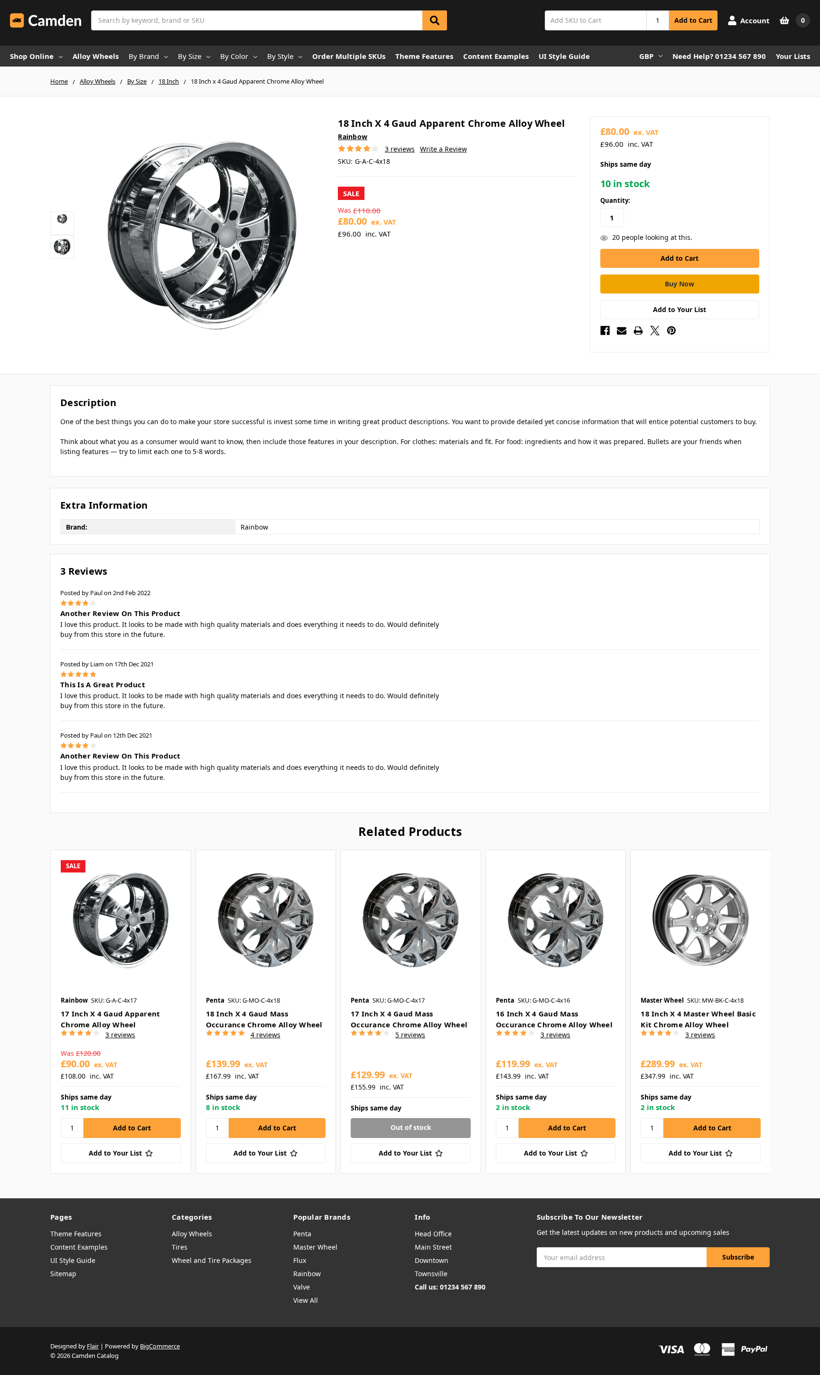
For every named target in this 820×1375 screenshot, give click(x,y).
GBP (646, 56)
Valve (301, 1286)
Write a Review (443, 148)
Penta (302, 1233)
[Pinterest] (671, 330)
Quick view (121, 920)
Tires (179, 1247)
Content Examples (496, 56)
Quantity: (615, 200)
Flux (299, 1260)
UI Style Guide (564, 56)
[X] (655, 330)
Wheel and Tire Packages (212, 1260)
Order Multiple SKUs (348, 56)
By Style (280, 56)
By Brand (144, 56)
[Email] (621, 330)
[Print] (638, 330)
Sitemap (63, 1273)
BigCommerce (160, 1346)
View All (305, 1300)
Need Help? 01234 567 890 (719, 56)
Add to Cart (693, 20)
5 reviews (410, 1034)
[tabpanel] (120, 1011)
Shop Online (32, 56)
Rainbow (307, 1273)
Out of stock (411, 1127)
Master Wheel (315, 1247)
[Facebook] (605, 330)
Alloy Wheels (96, 56)
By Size (189, 56)
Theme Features (424, 56)
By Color (234, 56)
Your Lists (793, 56)
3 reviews (400, 148)
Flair (93, 1346)
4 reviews (265, 1034)
